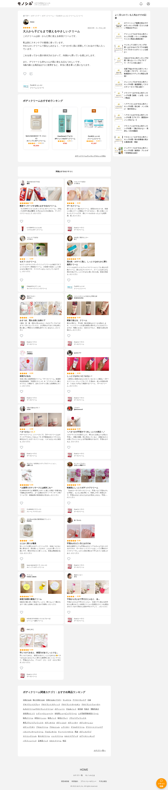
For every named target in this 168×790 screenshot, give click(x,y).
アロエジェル (54, 727)
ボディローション (86, 723)
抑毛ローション (40, 718)
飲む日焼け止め (39, 700)
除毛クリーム (28, 718)
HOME (84, 769)
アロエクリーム (42, 727)
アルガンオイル (51, 732)
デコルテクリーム (78, 727)
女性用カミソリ (29, 713)
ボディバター (73, 723)
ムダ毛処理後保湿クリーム (88, 713)
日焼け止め (27, 700)
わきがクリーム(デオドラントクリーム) (38, 709)
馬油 (76, 732)
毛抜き (86, 709)
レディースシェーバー (44, 713)
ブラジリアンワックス (77, 718)
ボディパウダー (29, 727)
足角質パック (43, 741)
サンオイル (67, 700)
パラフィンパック (30, 741)
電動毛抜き (95, 709)
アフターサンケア (79, 700)
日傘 (89, 700)
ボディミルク (61, 723)
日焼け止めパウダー (53, 700)
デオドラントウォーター (91, 704)
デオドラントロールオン (70, 704)
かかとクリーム (55, 741)
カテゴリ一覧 (78, 775)
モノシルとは (90, 775)
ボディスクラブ (85, 732)
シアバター (65, 727)
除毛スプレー (63, 718)
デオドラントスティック (50, 704)
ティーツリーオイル (65, 732)
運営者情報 (65, 781)
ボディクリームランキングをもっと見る (90, 156)
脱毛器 (80, 709)
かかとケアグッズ (71, 736)
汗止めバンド (71, 709)
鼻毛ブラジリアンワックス (33, 723)
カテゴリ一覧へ (100, 750)
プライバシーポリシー (88, 781)
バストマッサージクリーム (33, 732)
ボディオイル (50, 723)
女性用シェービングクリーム (66, 713)
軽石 (64, 741)
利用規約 (75, 781)
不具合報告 (103, 781)
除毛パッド (52, 718)
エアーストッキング (87, 736)
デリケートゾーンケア (94, 727)
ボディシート (60, 709)
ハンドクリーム (57, 736)
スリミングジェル (30, 736)
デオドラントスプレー (31, 704)
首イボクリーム (44, 736)
